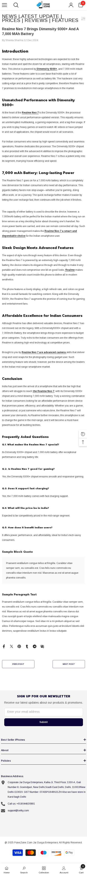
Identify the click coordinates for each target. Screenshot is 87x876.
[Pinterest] (19, 646)
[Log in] (71, 5)
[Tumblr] (27, 646)
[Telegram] (34, 646)
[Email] (42, 646)
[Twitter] (11, 646)
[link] (24, 869)
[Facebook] (4, 646)
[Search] (16, 5)
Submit (43, 722)
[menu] (4, 5)
